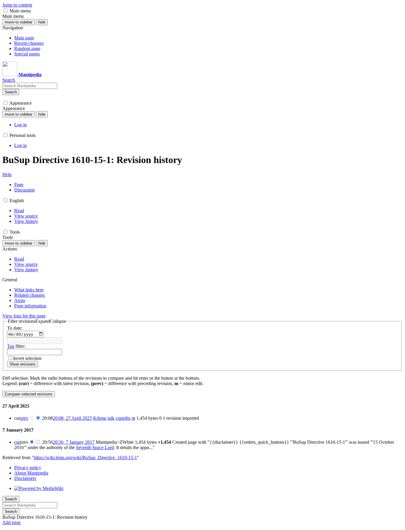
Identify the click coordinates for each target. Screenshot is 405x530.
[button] (5, 10)
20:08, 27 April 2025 (72, 418)
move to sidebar (18, 22)
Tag (10, 346)
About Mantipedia (31, 472)
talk (111, 418)
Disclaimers (25, 478)
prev (24, 418)
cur (17, 442)
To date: (14, 328)
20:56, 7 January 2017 (74, 442)
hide (41, 22)
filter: (16, 346)
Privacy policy (27, 467)
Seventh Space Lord (95, 447)
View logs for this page (24, 315)
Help (7, 174)
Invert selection (27, 358)
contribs (123, 418)
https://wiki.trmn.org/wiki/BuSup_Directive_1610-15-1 (85, 457)
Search (11, 92)
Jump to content (17, 4)
